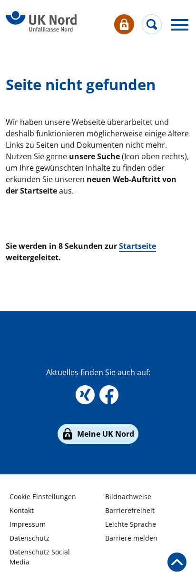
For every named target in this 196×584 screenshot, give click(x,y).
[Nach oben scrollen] (177, 562)
